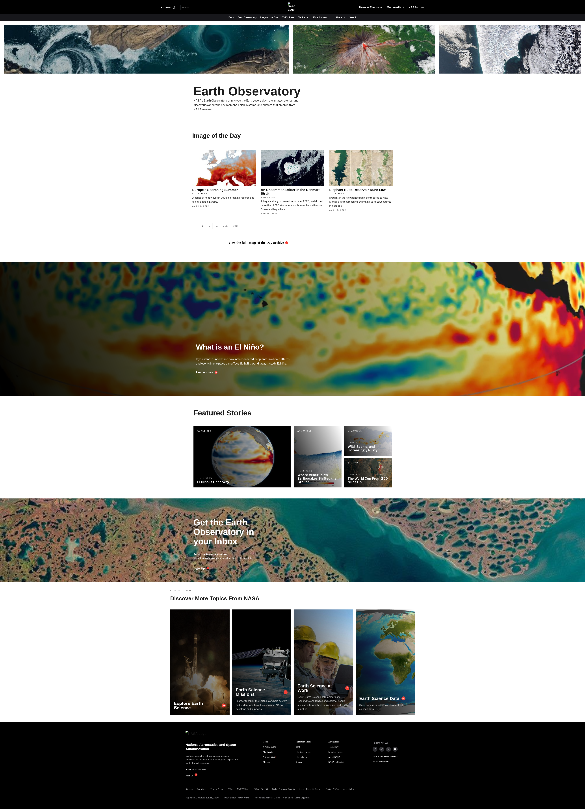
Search (353, 17)
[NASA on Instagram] (381, 749)
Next (235, 225)
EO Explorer (288, 17)
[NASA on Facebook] (375, 749)
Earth (231, 17)
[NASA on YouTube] (395, 749)
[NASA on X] (388, 749)
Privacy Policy (247, 558)
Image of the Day (269, 17)
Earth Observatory (247, 17)
